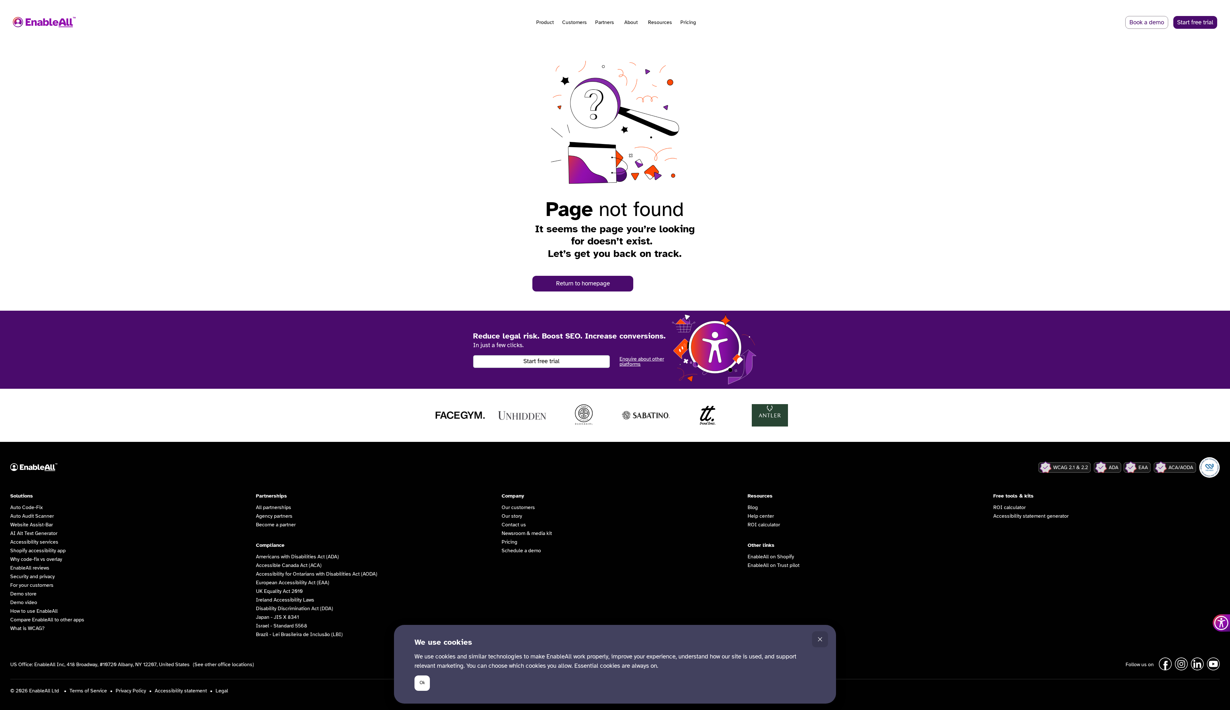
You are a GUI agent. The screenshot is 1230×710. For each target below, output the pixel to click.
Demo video (23, 602)
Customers (574, 22)
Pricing (688, 22)
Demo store (23, 594)
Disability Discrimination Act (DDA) (294, 608)
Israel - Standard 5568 (281, 626)
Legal (222, 691)
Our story (512, 516)
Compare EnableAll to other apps (47, 620)
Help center (761, 516)
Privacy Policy (131, 691)
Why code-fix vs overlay (36, 559)
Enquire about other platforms (641, 361)
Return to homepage (583, 283)
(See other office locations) (223, 664)
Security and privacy (32, 576)
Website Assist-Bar (31, 525)
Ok (422, 682)
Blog (753, 507)
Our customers (518, 507)
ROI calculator (764, 525)
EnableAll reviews (29, 568)
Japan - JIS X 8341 (277, 617)
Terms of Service (88, 691)
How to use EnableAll (34, 611)
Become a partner (276, 525)
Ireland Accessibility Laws (285, 600)
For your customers (31, 585)
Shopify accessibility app (38, 550)
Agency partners (274, 516)
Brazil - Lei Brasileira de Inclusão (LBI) (299, 634)
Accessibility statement (181, 691)
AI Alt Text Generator (33, 533)
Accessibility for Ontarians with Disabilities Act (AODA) (316, 574)
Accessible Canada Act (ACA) (289, 565)
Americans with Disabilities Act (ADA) (297, 557)
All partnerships (273, 507)
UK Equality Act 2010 (279, 591)
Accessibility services (34, 542)
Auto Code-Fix (26, 507)
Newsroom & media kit (527, 533)
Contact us (514, 525)
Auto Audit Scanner (32, 516)
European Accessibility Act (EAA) (292, 582)
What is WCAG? (27, 628)
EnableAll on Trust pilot (774, 565)
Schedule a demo (521, 550)
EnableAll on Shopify (771, 557)
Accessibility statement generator (1031, 516)
